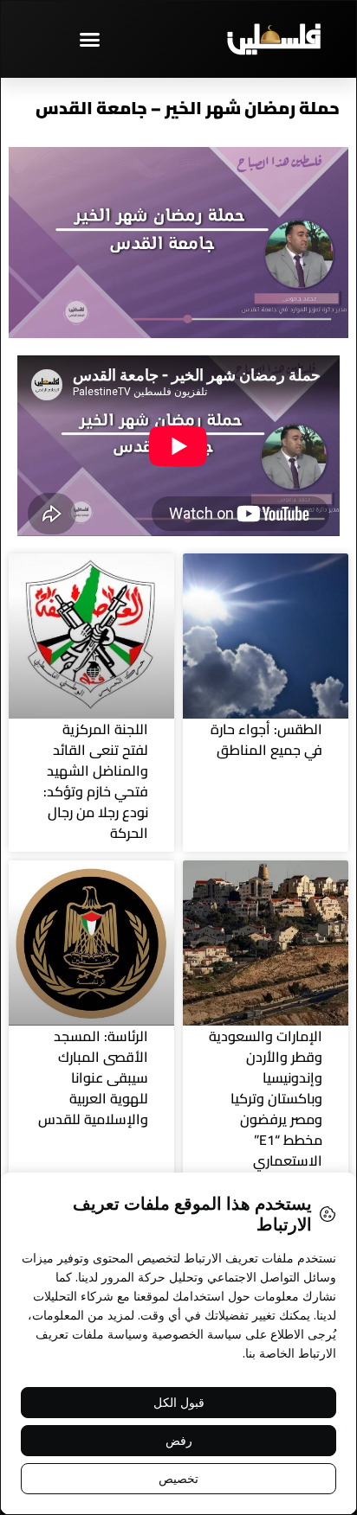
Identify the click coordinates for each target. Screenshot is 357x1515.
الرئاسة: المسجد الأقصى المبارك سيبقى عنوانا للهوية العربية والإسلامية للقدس (93, 1077)
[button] (89, 38)
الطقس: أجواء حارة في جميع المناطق (266, 739)
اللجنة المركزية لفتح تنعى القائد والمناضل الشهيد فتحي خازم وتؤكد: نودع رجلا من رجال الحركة (95, 781)
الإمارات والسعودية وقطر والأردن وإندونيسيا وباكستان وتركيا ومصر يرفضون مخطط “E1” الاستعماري (265, 1098)
